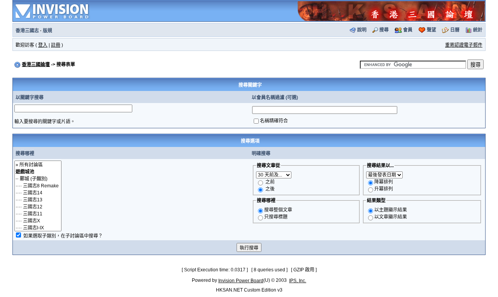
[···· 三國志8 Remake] (38, 185)
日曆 (454, 30)
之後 (270, 189)
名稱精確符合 (274, 121)
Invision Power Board (240, 280)
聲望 (431, 30)
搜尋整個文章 (278, 210)
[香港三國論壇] (391, 10)
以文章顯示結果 (390, 217)
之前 (270, 182)
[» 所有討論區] (38, 164)
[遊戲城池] (38, 171)
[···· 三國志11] (38, 213)
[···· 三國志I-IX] (38, 227)
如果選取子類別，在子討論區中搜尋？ (63, 236)
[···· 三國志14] (38, 192)
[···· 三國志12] (38, 206)
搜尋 (384, 30)
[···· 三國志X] (38, 220)
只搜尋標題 (276, 217)
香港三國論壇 (36, 64)
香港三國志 (27, 30)
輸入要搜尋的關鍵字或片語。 (44, 121)
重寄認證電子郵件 (463, 45)
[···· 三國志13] (38, 199)
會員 (407, 30)
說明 (361, 30)
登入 (42, 45)
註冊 (55, 45)
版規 (47, 30)
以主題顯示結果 (390, 210)
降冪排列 (383, 182)
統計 (477, 30)
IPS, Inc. (297, 280)
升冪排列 (383, 189)
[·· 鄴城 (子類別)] (38, 178)
